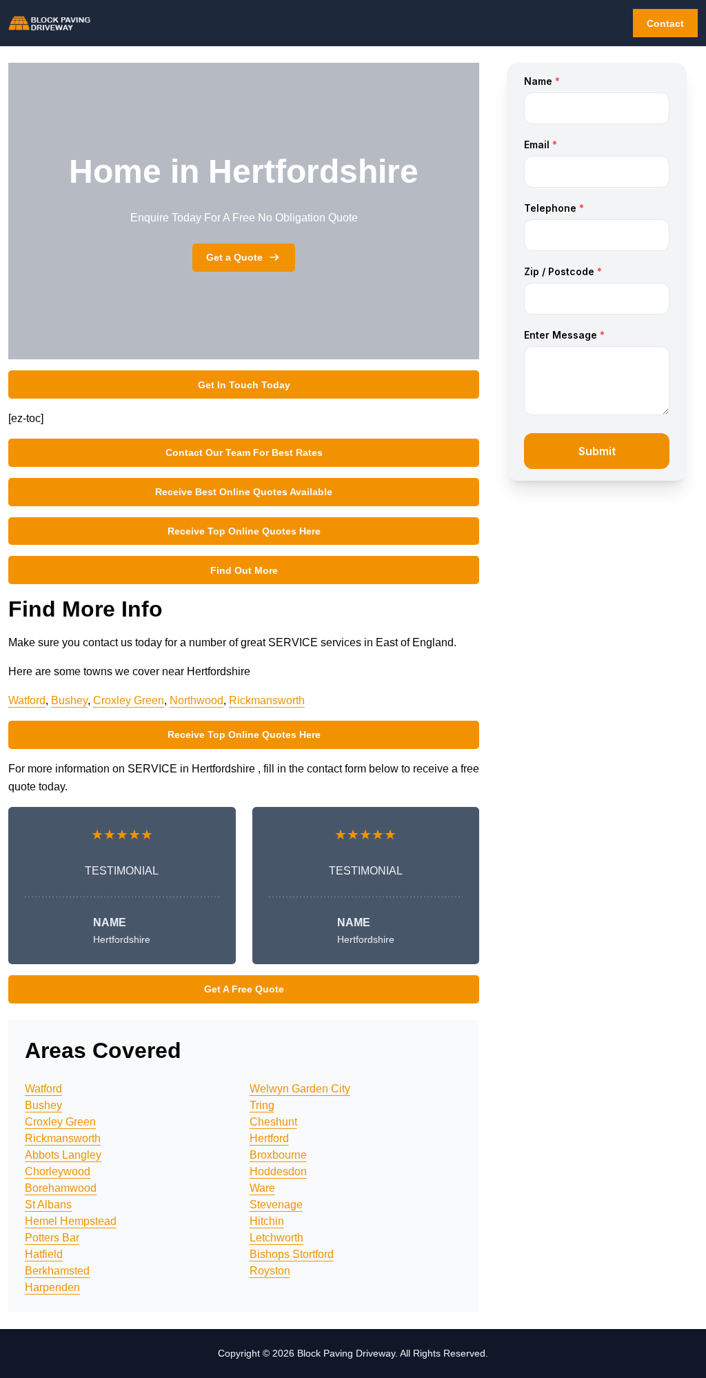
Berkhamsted (57, 1271)
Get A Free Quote (244, 989)
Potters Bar (52, 1238)
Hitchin (267, 1221)
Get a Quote (234, 257)
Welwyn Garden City (300, 1089)
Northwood (196, 700)
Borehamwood (61, 1188)
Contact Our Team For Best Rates (244, 452)
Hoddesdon (278, 1171)
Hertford (269, 1138)
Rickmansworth (267, 700)
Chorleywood (57, 1171)
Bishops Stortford (292, 1254)
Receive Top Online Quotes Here (244, 531)
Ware (262, 1188)
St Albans (48, 1204)
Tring (262, 1105)
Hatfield (44, 1254)
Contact (665, 23)
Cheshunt (273, 1122)
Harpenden (52, 1287)
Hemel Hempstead (71, 1221)
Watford (27, 700)
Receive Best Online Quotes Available (243, 491)
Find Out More (244, 570)
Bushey (69, 700)
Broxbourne (278, 1155)
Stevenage (276, 1204)
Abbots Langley (63, 1155)
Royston (270, 1271)
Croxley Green (128, 700)
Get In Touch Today (244, 384)
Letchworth (276, 1238)
